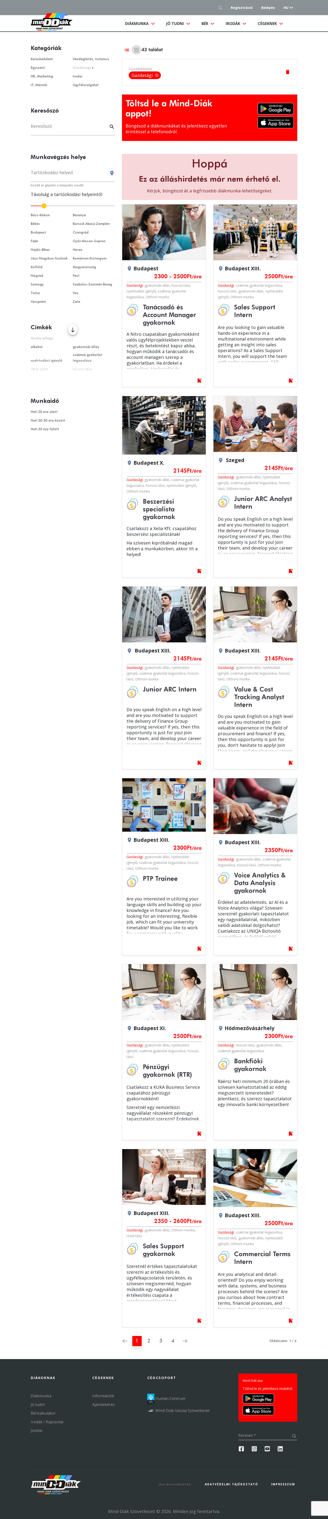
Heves (77, 250)
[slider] (73, 206)
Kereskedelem (42, 59)
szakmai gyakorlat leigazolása (259, 285)
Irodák (233, 23)
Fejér (34, 241)
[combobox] (73, 175)
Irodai (77, 76)
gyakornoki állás (157, 285)
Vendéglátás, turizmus (91, 59)
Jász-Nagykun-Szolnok (49, 258)
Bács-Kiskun (40, 215)
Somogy (37, 284)
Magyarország (84, 267)
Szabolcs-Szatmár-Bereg (92, 284)
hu (286, 7)
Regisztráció (242, 7)
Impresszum (283, 1484)
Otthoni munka (157, 297)
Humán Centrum (169, 1398)
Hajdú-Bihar (40, 250)
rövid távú (134, 1236)
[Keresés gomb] (221, 7)
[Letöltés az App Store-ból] (276, 122)
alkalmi (36, 347)
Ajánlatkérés (103, 1404)
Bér (205, 23)
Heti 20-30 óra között (48, 420)
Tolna (35, 293)
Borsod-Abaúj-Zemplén (91, 224)
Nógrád (37, 276)
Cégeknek (268, 23)
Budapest (38, 232)
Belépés (268, 7)
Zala (76, 302)
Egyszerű (38, 68)
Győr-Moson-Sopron (89, 241)
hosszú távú (180, 285)
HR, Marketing (42, 76)
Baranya (79, 215)
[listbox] (145, 75)
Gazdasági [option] (145, 75)
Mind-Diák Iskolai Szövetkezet (182, 1410)
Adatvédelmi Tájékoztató (231, 1484)
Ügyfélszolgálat (86, 85)
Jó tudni (175, 23)
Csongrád (81, 232)
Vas (76, 293)
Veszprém (38, 302)
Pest (76, 276)
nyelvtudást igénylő (141, 291)
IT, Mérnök (39, 85)
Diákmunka (142, 23)
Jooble (36, 1430)
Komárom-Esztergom (89, 258)
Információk (103, 1396)
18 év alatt (39, 369)
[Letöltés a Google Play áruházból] (276, 108)
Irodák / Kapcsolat (47, 1421)
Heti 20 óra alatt (44, 412)
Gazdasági (135, 285)
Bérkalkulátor (43, 1413)
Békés (35, 224)
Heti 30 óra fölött (45, 429)
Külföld (37, 267)
